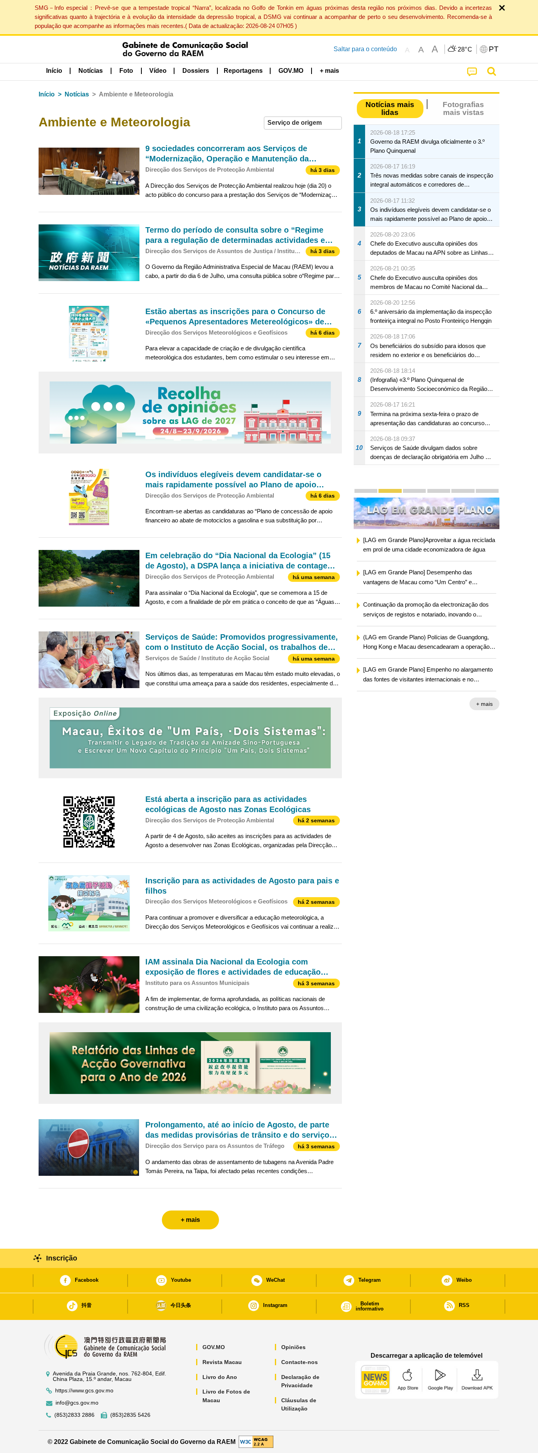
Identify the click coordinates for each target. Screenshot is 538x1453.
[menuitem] (90, 70)
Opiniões (293, 1347)
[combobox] (302, 123)
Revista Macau (222, 1362)
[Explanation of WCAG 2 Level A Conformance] (256, 1441)
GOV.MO (213, 1347)
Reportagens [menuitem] (243, 70)
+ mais (484, 705)
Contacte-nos (299, 1362)
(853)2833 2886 (74, 1415)
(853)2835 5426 (130, 1415)
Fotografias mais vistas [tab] (463, 108)
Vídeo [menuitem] (158, 70)
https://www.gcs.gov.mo (84, 1391)
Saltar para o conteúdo (365, 49)
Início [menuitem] (54, 70)
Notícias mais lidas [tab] (389, 108)
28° (465, 49)
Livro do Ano (219, 1377)
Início (47, 94)
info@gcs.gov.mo (77, 1403)
